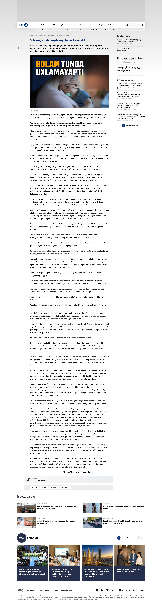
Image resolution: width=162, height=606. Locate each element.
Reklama (55, 590)
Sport (82, 25)
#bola (44, 487)
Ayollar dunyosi (96, 30)
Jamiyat (74, 25)
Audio (110, 25)
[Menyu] (142, 25)
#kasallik (54, 487)
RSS (40, 590)
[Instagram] (113, 590)
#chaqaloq (65, 487)
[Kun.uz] (23, 25)
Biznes (115, 30)
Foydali (101, 25)
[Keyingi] (143, 538)
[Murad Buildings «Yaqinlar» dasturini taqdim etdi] (129, 563)
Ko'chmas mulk (82, 30)
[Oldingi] (138, 538)
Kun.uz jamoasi (66, 590)
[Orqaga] (19, 37)
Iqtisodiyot (64, 25)
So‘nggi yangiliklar (125, 80)
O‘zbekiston (45, 25)
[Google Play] (138, 590)
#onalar (34, 487)
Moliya (52, 30)
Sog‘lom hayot (121, 109)
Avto (59, 30)
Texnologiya (92, 25)
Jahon (55, 25)
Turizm (107, 30)
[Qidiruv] (138, 25)
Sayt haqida (31, 590)
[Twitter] (107, 590)
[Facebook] (19, 48)
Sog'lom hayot (69, 30)
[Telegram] (19, 42)
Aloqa (47, 590)
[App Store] (124, 590)
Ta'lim (44, 30)
